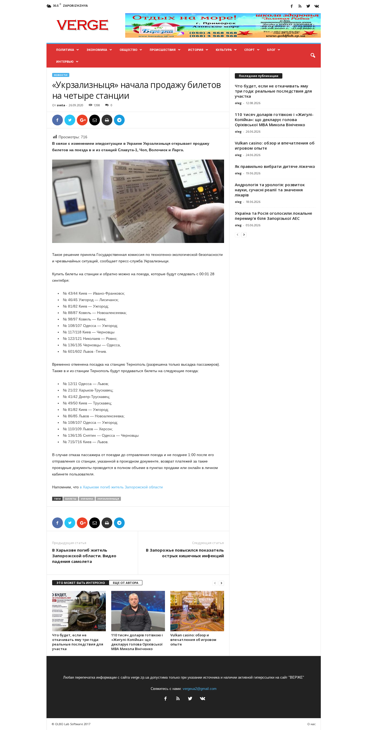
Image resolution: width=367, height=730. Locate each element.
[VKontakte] (317, 6)
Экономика (97, 50)
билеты (70, 498)
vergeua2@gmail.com (200, 689)
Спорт (249, 50)
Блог (271, 50)
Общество (128, 50)
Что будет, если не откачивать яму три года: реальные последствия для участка (77, 642)
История (195, 50)
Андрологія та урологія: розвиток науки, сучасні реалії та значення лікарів (270, 190)
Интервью (65, 61)
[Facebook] (292, 6)
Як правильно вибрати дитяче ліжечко (275, 166)
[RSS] (300, 6)
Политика (65, 50)
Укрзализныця (108, 498)
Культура (224, 50)
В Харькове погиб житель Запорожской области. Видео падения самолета (84, 555)
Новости (60, 75)
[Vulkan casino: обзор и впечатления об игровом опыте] (197, 611)
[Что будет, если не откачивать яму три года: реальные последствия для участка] (79, 611)
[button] (313, 56)
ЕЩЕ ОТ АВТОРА (125, 583)
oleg (238, 103)
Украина (87, 498)
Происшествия (163, 50)
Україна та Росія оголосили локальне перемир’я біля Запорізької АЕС (273, 215)
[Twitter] (308, 6)
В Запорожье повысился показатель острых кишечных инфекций (185, 552)
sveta (61, 105)
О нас (311, 724)
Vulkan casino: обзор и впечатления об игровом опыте (193, 640)
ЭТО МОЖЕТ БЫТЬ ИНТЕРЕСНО (80, 583)
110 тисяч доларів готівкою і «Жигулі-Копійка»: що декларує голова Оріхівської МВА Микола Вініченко (137, 642)
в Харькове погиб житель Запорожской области (121, 487)
